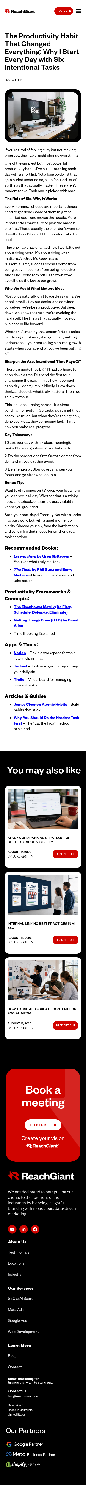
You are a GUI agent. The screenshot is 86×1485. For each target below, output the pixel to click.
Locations (16, 1263)
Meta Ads (16, 1309)
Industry (15, 1274)
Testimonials (18, 1252)
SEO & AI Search (22, 1298)
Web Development (23, 1331)
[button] (78, 11)
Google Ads (17, 1320)
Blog (12, 1355)
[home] (19, 11)
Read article (65, 854)
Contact (15, 1366)
